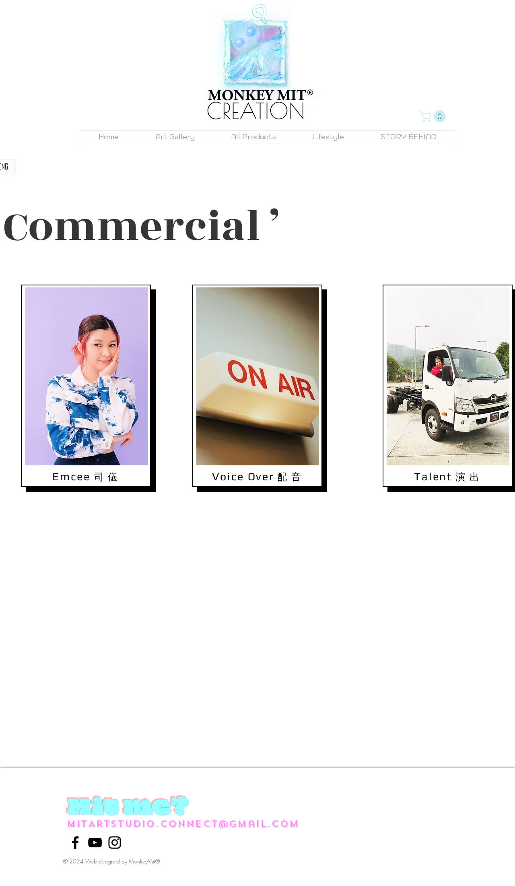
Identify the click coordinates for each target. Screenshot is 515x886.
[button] (434, 116)
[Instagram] (114, 842)
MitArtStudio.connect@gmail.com (183, 824)
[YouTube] (95, 842)
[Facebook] (75, 842)
